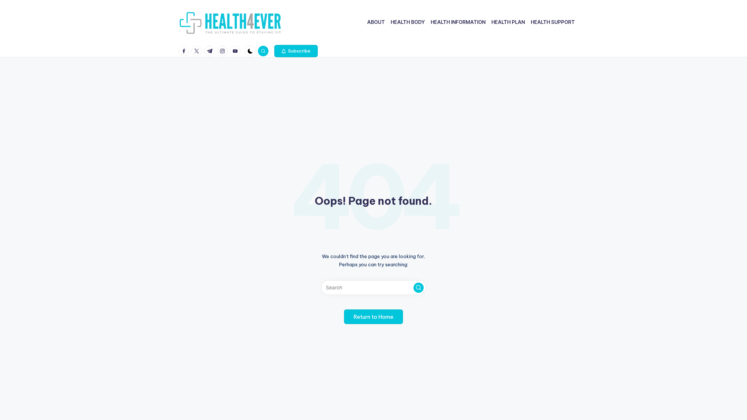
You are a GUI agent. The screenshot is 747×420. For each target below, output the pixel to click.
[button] (296, 51)
